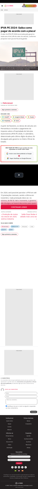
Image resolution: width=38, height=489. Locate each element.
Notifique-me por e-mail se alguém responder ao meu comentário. (21, 407)
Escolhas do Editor (15, 226)
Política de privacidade (19, 487)
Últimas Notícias (9, 436)
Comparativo (28, 423)
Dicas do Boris (9, 441)
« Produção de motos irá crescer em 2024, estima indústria (9, 216)
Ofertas (28, 447)
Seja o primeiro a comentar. (9, 109)
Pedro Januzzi (8, 103)
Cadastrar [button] (19, 463)
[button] (30, 6)
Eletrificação (9, 447)
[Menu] (2, 6)
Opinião (28, 436)
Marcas (28, 421)
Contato (9, 426)
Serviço (32, 226)
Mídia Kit (9, 429)
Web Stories (28, 444)
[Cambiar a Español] (22, 470)
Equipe (9, 423)
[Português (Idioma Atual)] (15, 470)
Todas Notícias (5, 226)
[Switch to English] (19, 470)
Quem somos (9, 421)
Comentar (33, 412)
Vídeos (11, 229)
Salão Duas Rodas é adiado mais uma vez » (28, 216)
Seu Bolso (4, 229)
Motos (9, 439)
